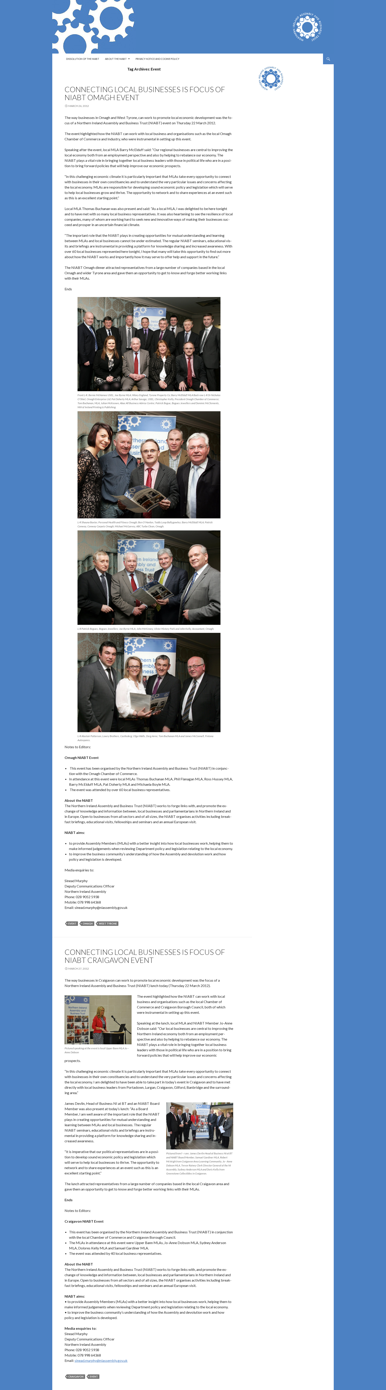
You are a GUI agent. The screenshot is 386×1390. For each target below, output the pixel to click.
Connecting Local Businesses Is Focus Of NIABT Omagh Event (145, 93)
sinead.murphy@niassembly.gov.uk (101, 1360)
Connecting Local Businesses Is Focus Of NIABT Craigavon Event (145, 955)
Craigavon (76, 1376)
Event (72, 923)
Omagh (88, 923)
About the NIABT (116, 58)
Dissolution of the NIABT (82, 58)
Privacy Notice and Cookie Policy (157, 58)
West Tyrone (108, 923)
